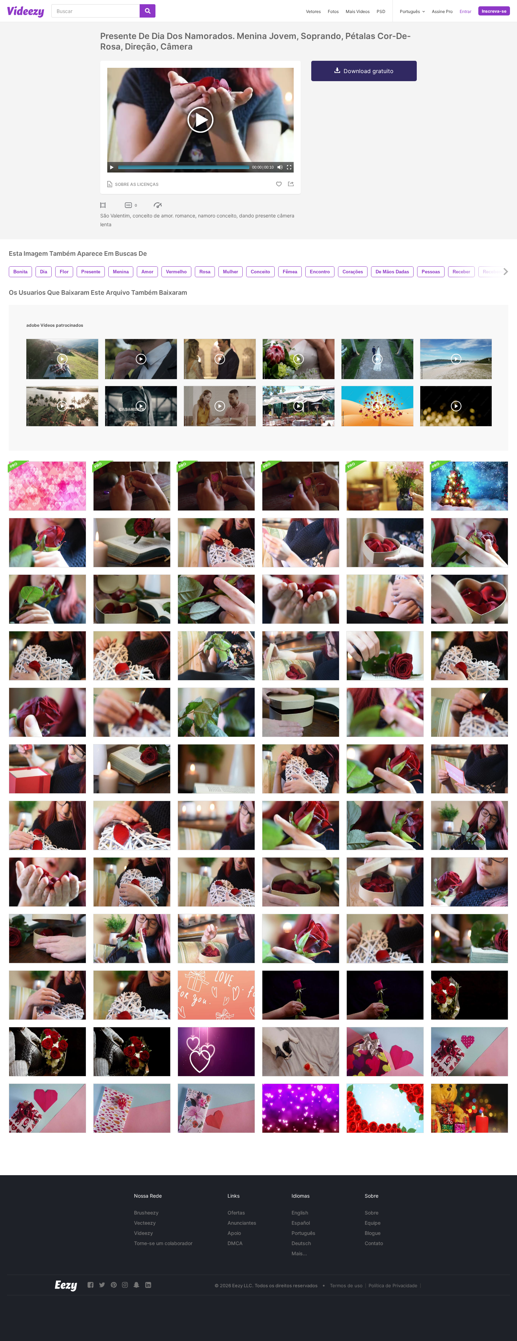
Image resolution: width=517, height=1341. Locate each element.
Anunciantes (242, 1223)
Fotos (333, 11)
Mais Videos (358, 11)
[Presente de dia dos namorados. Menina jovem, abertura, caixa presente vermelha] (47, 769)
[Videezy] (25, 12)
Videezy (143, 1233)
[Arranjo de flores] (385, 486)
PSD (381, 11)
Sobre (371, 1213)
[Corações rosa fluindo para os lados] (47, 486)
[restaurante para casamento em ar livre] (298, 408)
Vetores (313, 11)
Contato (374, 1243)
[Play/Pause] (112, 167)
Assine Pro (442, 11)
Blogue (373, 1233)
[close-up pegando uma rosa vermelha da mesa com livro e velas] (132, 542)
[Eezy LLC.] (66, 1284)
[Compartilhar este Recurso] (292, 184)
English (300, 1213)
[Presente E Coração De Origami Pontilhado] (469, 1051)
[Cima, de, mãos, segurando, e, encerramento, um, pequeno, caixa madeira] (132, 486)
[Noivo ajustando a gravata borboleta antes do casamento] (141, 361)
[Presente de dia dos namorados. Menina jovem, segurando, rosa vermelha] (216, 712)
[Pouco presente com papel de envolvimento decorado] (132, 1108)
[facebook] (90, 1285)
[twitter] (102, 1285)
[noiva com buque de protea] (298, 361)
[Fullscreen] (289, 167)
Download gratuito (369, 70)
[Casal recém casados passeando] (377, 361)
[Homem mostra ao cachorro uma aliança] (300, 1051)
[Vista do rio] (62, 408)
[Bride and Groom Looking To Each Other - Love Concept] (220, 361)
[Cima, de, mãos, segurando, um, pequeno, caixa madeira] (216, 486)
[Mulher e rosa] (385, 995)
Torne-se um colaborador (163, 1243)
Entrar (465, 11)
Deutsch (301, 1243)
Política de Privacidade (393, 1285)
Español (301, 1223)
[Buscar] (147, 11)
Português (303, 1233)
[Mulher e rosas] (469, 995)
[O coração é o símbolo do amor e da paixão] (377, 408)
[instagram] (125, 1285)
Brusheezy (146, 1213)
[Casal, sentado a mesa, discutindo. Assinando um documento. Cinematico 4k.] (220, 408)
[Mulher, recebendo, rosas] (47, 1051)
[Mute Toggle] (280, 167)
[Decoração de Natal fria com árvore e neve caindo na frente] (469, 486)
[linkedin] (148, 1285)
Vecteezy (145, 1223)
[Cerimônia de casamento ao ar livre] (62, 361)
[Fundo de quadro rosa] (385, 1108)
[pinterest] (113, 1285)
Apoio (234, 1233)
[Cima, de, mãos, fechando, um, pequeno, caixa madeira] (300, 486)
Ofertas (236, 1213)
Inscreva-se (494, 11)
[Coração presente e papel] (385, 1051)
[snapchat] (136, 1285)
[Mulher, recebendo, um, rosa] (300, 995)
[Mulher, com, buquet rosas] (132, 1051)
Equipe (373, 1223)
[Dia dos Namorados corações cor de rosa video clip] (300, 1108)
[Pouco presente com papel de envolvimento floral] (216, 1108)
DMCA (235, 1243)
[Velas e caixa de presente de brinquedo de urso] (469, 1108)
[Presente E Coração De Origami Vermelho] (47, 1108)
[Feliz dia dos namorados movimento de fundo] (216, 995)
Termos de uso (346, 1285)
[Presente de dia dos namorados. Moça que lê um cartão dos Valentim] (300, 542)
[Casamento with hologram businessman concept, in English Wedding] (141, 408)
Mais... (299, 1253)
